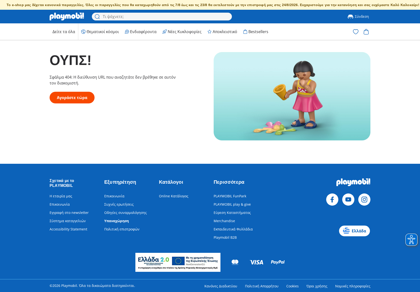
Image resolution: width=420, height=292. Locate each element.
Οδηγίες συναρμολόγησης (125, 212)
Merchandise (224, 221)
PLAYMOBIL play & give (232, 204)
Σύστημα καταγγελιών (68, 221)
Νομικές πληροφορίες (352, 286)
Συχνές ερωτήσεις (119, 204)
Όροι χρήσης (316, 286)
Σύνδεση (362, 16)
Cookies (292, 286)
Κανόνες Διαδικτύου (220, 286)
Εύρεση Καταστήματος (232, 212)
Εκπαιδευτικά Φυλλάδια (233, 229)
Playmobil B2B (225, 237)
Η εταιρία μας (61, 196)
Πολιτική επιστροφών (122, 229)
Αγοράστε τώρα (72, 97)
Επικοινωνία (60, 204)
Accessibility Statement (68, 229)
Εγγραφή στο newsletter (69, 212)
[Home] (67, 16)
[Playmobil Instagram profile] (364, 199)
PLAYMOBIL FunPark (230, 196)
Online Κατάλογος (173, 196)
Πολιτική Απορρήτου (262, 286)
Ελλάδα (359, 231)
